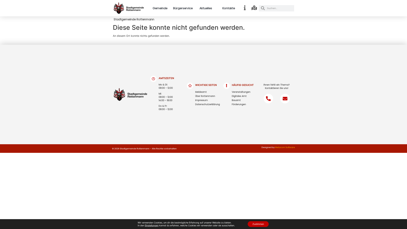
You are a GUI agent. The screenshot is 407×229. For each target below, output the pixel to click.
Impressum (201, 100)
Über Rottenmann (205, 96)
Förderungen (239, 104)
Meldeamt (201, 92)
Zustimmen (258, 224)
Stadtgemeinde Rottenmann (134, 19)
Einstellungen (152, 225)
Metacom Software (285, 147)
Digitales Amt (239, 96)
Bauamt (236, 100)
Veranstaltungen (241, 92)
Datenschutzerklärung (207, 104)
